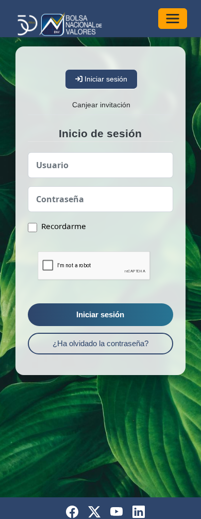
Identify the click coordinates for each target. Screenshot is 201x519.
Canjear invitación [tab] (101, 105)
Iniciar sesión (100, 314)
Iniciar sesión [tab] (104, 79)
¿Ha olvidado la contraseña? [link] (100, 343)
